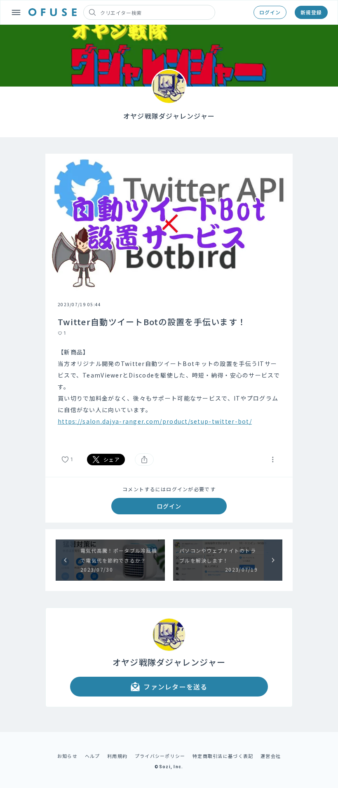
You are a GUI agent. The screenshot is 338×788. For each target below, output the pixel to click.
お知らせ (67, 756)
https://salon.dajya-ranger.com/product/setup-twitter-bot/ (155, 421)
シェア (111, 459)
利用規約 (117, 756)
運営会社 (271, 756)
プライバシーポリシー (160, 756)
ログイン (270, 12)
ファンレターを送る (175, 687)
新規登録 (311, 12)
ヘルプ (92, 756)
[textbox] (169, 392)
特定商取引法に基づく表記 (222, 756)
